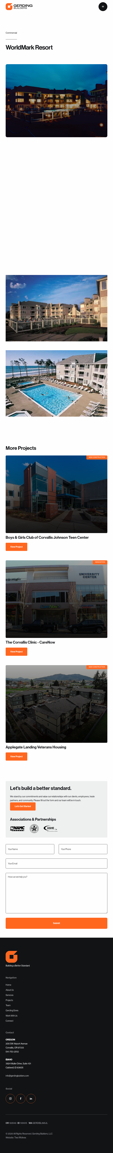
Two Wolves (20, 1137)
